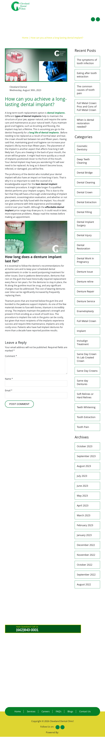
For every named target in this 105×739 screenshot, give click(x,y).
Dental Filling (84, 212)
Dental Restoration (83, 246)
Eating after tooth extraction (87, 74)
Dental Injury (84, 235)
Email (8, 390)
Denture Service (86, 301)
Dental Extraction (87, 202)
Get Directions (90, 3)
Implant (81, 330)
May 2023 (82, 495)
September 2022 (86, 574)
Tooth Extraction (86, 417)
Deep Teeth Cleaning (83, 161)
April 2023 (82, 505)
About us (55, 12)
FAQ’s (78, 10)
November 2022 (86, 554)
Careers (46, 711)
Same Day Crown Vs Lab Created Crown (86, 357)
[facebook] (93, 19)
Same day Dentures (82, 382)
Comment (11, 356)
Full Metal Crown (86, 321)
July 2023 (82, 475)
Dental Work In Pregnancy (85, 260)
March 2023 (83, 515)
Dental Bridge (85, 172)
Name (9, 378)
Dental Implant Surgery (85, 223)
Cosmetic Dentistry (82, 147)
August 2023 (84, 466)
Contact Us (88, 12)
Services (67, 10)
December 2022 (86, 545)
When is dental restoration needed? (85, 123)
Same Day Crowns (87, 370)
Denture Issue (85, 271)
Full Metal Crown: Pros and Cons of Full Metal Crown (87, 106)
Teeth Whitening (86, 407)
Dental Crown (84, 192)
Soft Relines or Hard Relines (85, 395)
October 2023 (84, 446)
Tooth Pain (83, 427)
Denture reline (85, 281)
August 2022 (84, 584)
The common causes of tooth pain (86, 90)
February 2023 (85, 525)
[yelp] (98, 19)
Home (46, 10)
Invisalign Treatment (83, 342)
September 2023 (86, 456)
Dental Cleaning (86, 182)
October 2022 (84, 564)
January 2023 (84, 535)
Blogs (70, 711)
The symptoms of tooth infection (87, 61)
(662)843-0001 (53, 3)
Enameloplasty (85, 311)
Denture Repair (85, 291)
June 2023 (82, 485)
